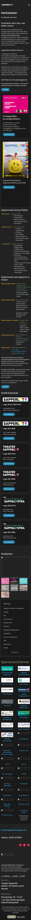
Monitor (6, 648)
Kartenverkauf (8, 619)
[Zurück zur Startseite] (7, 4)
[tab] (5, 581)
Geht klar (11, 917)
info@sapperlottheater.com (13, 830)
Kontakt (5, 89)
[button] (29, 4)
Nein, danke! (21, 917)
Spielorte (6, 626)
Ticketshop (7, 876)
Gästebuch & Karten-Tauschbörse (13, 608)
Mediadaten (7, 633)
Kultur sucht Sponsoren (10, 637)
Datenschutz (7, 644)
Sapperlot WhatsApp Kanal (11, 630)
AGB (5, 641)
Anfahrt (23, 876)
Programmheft (8, 623)
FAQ (5, 615)
